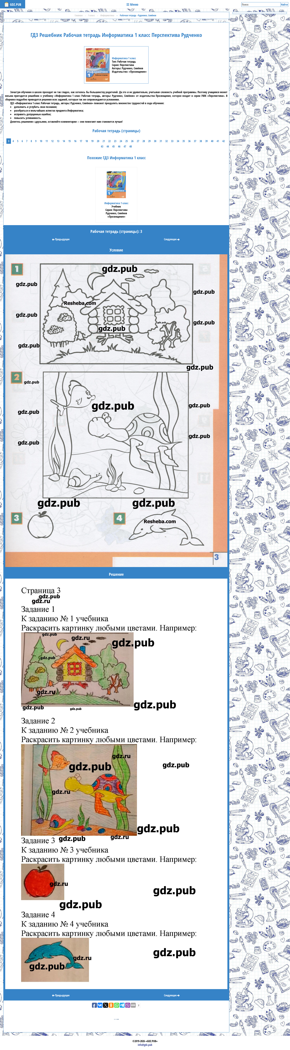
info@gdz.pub (145, 1045)
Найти (284, 4)
